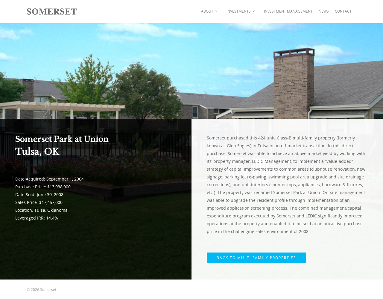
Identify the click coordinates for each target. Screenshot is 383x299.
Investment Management (288, 11)
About (207, 11)
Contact (343, 11)
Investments (239, 11)
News (324, 11)
